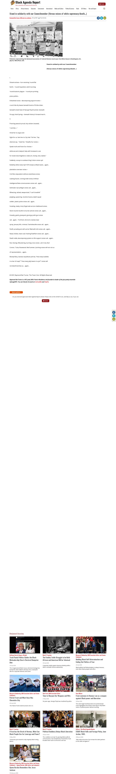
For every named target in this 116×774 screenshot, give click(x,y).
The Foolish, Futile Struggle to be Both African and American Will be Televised (56, 658)
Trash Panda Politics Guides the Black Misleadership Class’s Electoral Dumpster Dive (24, 660)
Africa (17, 9)
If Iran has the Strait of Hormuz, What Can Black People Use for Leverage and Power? (25, 732)
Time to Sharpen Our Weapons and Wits (56, 695)
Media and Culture (59, 9)
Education (33, 9)
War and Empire (92, 9)
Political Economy (70, 9)
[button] (36, 40)
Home (12, 9)
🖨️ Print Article (42, 18)
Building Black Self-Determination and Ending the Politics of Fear (89, 660)
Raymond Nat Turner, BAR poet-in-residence (20, 18)
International (49, 9)
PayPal (47, 282)
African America (25, 9)
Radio (77, 9)
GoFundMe (38, 282)
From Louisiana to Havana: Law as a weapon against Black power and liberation (91, 697)
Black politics (16, 292)
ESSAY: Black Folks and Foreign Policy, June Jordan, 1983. (91, 732)
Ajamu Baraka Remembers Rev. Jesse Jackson (23, 768)
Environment (41, 9)
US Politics (83, 9)
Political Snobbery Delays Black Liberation (58, 731)
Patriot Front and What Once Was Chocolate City (21, 699)
